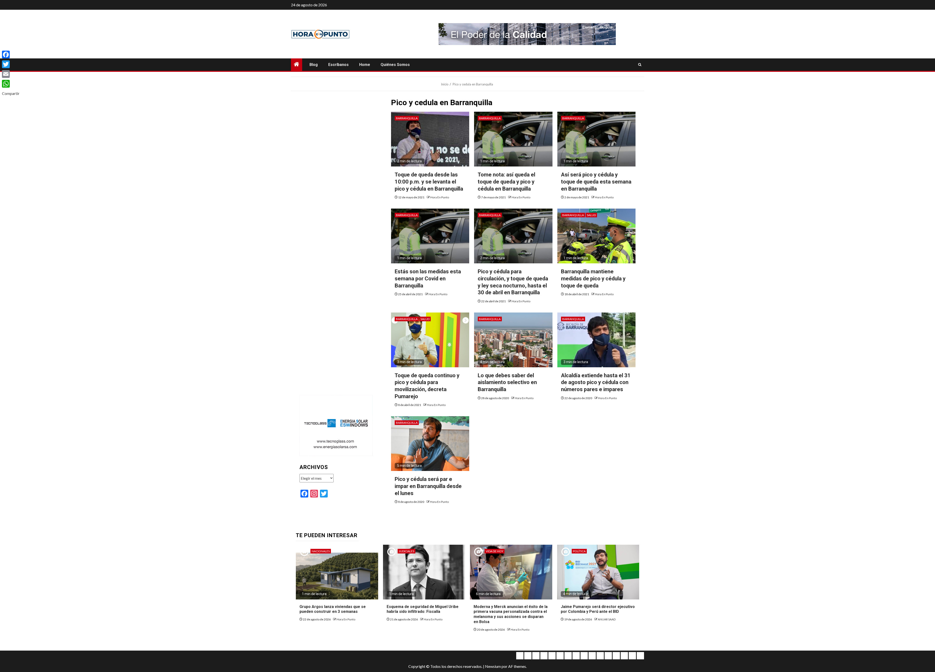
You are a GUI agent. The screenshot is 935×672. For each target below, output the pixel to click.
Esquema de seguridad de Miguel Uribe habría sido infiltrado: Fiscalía (422, 609)
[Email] (10, 74)
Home (364, 64)
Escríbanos (338, 64)
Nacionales (321, 551)
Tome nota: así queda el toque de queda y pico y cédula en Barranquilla (506, 182)
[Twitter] (10, 64)
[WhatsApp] (10, 84)
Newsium (493, 666)
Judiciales (406, 551)
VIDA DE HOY (494, 551)
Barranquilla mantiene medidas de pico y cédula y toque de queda (593, 278)
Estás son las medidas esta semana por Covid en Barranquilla (428, 278)
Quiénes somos (395, 64)
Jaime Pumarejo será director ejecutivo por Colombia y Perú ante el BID (598, 609)
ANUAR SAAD (607, 619)
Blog (313, 64)
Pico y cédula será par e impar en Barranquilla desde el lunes (428, 486)
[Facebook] (10, 54)
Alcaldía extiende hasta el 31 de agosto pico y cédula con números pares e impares (596, 382)
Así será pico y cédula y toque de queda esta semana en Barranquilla (596, 182)
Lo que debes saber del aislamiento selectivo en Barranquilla (507, 382)
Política (579, 551)
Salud (591, 215)
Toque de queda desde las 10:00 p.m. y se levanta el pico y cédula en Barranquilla (429, 182)
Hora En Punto (439, 197)
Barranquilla (407, 118)
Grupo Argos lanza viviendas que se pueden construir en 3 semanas (332, 609)
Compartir (10, 93)
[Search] (640, 64)
